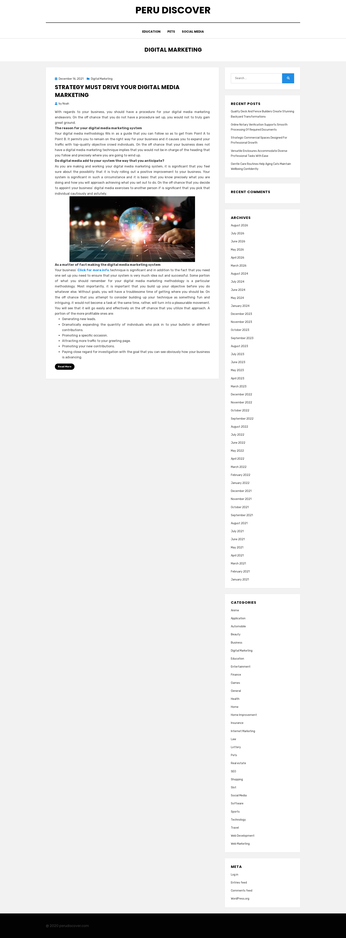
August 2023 (239, 346)
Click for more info (93, 270)
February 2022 (240, 475)
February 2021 (240, 571)
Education (151, 31)
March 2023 (238, 386)
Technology (238, 819)
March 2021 (238, 563)
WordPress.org (240, 898)
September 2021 (242, 515)
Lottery (236, 747)
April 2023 (237, 378)
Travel (235, 827)
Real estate (238, 763)
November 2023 (241, 322)
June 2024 (238, 290)
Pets (171, 31)
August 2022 (239, 426)
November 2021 (241, 499)
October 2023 (240, 330)
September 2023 (242, 338)
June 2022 (238, 442)
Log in (234, 874)
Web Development (242, 835)
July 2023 (237, 354)
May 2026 (237, 249)
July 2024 (237, 281)
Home (234, 707)
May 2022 (237, 450)
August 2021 (239, 523)
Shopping (237, 779)
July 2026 (237, 233)
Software (237, 803)
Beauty (235, 634)
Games (235, 683)
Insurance (237, 723)
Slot (233, 787)
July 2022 (237, 434)
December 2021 (241, 491)
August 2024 (239, 273)
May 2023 (237, 370)
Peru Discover (173, 10)
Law (233, 739)
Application (238, 618)
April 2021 (237, 555)
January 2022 (240, 483)
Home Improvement (244, 715)
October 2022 (240, 410)
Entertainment (240, 666)
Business (236, 642)
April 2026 (237, 257)
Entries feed (239, 882)
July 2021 (237, 531)
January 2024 (240, 306)
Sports (235, 811)
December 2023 (241, 314)
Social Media (193, 31)
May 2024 (237, 298)
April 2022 (237, 458)
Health (235, 699)
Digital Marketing (102, 79)
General (236, 691)
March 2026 (238, 265)
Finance (236, 674)
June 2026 (238, 241)
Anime (235, 610)
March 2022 (238, 467)
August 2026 (239, 225)
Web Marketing (240, 843)
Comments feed (241, 890)
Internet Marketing (243, 731)
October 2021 (240, 507)
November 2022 (241, 402)
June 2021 (238, 539)
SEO (233, 771)
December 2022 (241, 394)
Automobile (238, 626)
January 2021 (240, 579)
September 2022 (242, 418)
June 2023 (238, 362)
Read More (64, 366)
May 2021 (237, 547)
